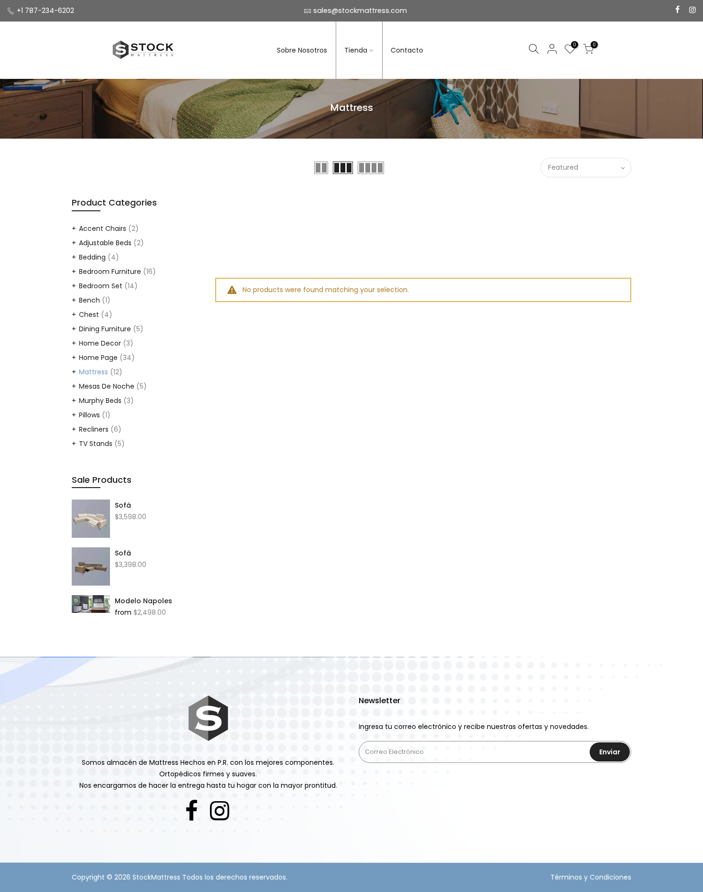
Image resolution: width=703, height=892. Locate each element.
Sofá (123, 505)
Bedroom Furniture (110, 271)
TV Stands (95, 443)
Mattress (93, 372)
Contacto (407, 50)
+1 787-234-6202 (45, 10)
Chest (89, 314)
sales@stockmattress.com (360, 10)
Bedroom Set (100, 286)
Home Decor (100, 343)
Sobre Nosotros (302, 50)
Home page (98, 357)
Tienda (355, 50)
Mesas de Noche (106, 386)
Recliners (94, 429)
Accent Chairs (102, 228)
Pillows (89, 415)
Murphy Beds (100, 400)
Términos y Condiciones (590, 877)
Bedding (92, 257)
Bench (89, 300)
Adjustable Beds (105, 243)
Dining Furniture (105, 329)
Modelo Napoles (143, 601)
